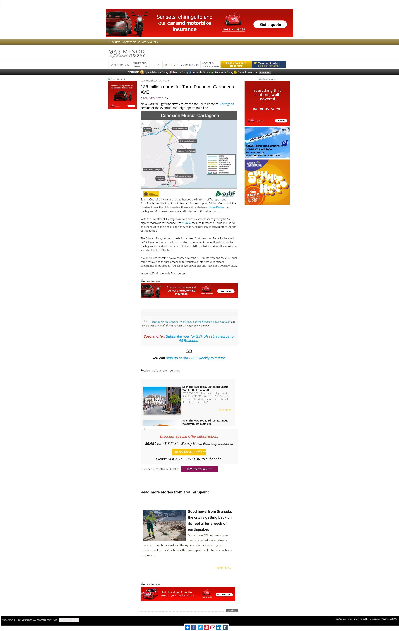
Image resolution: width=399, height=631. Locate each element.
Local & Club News (120, 64)
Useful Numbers (190, 64)
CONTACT (116, 42)
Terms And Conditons (343, 619)
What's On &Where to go (140, 65)
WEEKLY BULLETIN (150, 42)
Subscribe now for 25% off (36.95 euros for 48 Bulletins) (200, 338)
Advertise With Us (389, 619)
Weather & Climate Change (210, 65)
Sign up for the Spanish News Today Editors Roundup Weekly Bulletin (191, 321)
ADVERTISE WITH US (131, 42)
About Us (376, 619)
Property (169, 64)
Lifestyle (156, 64)
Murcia (186, 222)
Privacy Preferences (69, 620)
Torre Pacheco (217, 207)
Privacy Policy (359, 619)
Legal (368, 619)
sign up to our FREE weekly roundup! (195, 358)
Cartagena (227, 103)
